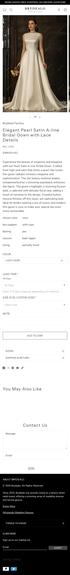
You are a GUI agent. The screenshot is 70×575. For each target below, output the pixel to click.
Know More (9, 506)
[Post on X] (8, 367)
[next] (40, 117)
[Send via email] (17, 368)
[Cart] (65, 10)
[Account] (59, 10)
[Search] (11, 10)
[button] (22, 368)
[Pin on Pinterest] (13, 368)
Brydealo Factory (13, 123)
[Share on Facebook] (4, 368)
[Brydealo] (35, 10)
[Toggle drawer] (4, 10)
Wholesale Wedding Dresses (18, 512)
